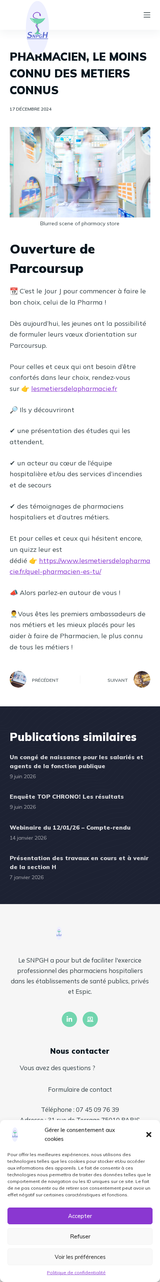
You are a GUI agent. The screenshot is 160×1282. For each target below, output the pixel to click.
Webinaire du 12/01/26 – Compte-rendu (70, 827)
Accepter (80, 1215)
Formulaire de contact (80, 1089)
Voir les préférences (80, 1256)
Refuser (80, 1236)
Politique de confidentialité (76, 1272)
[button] (149, 1134)
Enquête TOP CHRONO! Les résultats (67, 796)
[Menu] (147, 15)
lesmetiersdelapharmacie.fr (74, 388)
